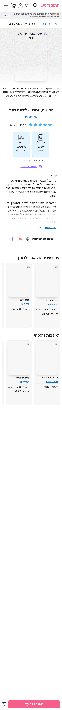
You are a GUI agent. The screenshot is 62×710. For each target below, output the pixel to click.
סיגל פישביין (51, 381)
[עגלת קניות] (13, 5)
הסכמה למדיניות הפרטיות (41, 17)
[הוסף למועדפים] (4, 704)
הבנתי (6, 15)
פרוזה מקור (44, 24)
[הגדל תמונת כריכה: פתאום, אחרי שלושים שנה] (31, 56)
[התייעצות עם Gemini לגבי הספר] (12, 239)
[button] (6, 5)
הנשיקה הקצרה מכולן (49, 377)
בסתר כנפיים (51, 300)
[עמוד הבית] (56, 24)
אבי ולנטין (31, 117)
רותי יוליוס (25, 382)
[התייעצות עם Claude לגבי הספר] (20, 239)
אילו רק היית (23, 378)
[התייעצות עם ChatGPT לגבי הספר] (27, 239)
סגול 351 (25, 300)
